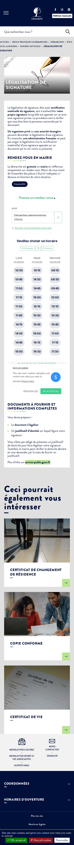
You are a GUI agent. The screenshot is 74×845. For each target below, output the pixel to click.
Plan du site (37, 816)
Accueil (4, 42)
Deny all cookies (42, 840)
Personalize (62, 840)
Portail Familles (62, 16)
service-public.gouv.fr (37, 462)
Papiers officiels (30, 46)
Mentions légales (37, 824)
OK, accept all (17, 840)
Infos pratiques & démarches (30, 42)
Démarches (57, 42)
